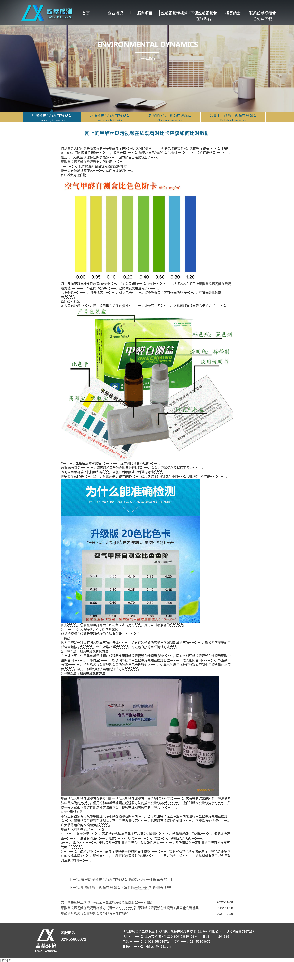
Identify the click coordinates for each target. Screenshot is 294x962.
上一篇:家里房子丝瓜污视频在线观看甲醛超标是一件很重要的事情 (121, 879)
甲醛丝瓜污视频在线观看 (78, 161)
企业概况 (115, 13)
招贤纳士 (233, 13)
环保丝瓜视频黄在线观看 (203, 13)
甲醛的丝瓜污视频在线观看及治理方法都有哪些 (94, 913)
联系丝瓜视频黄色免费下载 (262, 13)
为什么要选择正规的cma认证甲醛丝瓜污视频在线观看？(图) (106, 902)
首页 (86, 13)
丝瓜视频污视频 (174, 13)
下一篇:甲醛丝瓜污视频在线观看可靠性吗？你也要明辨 (120, 887)
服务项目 (144, 13)
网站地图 (5, 960)
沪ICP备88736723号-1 (242, 931)
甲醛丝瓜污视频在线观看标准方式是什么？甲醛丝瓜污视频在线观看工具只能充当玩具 (130, 907)
